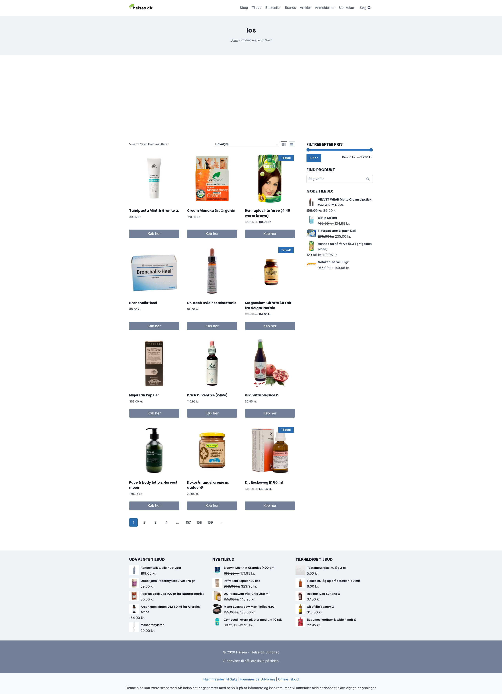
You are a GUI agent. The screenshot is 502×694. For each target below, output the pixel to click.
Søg (368, 179)
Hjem (234, 40)
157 (188, 522)
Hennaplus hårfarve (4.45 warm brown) (267, 213)
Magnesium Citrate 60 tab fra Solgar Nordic (268, 305)
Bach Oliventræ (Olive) (207, 395)
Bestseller (273, 8)
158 (199, 522)
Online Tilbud (288, 679)
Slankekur (346, 8)
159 (210, 522)
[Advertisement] (251, 98)
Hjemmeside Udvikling (257, 679)
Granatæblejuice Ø (262, 395)
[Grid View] (284, 144)
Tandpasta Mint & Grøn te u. (154, 210)
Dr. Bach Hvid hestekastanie (211, 303)
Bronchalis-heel (143, 303)
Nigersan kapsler (144, 395)
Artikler (305, 8)
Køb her (154, 234)
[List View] (292, 144)
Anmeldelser (325, 8)
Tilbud (256, 8)
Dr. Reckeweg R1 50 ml (264, 482)
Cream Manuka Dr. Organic (211, 210)
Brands (290, 8)
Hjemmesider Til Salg (220, 679)
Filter (314, 158)
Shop (244, 8)
